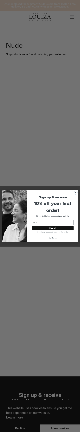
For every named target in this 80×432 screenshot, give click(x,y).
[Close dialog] (75, 192)
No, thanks (53, 238)
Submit (52, 228)
